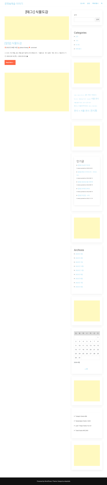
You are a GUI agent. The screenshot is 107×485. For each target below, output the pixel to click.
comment (34, 47)
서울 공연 (89, 99)
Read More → (10, 62)
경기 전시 (82, 95)
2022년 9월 (79, 274)
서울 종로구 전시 (78, 102)
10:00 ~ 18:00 (77, 95)
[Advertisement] (37, 28)
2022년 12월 (79, 266)
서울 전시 (95, 99)
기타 (76, 40)
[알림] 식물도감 (13, 43)
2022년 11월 (79, 270)
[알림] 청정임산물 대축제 (85, 182)
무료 (89, 95)
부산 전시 (76, 99)
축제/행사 (95, 3)
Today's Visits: (80, 416)
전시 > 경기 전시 (87, 102)
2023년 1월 (79, 262)
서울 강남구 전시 (82, 99)
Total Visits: (79, 430)
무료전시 (93, 95)
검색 (75, 15)
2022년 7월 (79, 283)
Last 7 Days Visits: (81, 426)
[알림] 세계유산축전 (84, 188)
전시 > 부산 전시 (93, 106)
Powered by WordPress (44, 481)
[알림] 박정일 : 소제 (83, 195)
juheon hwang (24, 47)
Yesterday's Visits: (81, 421)
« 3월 (86, 369)
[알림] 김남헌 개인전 (84, 165)
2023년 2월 (79, 258)
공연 (88, 3)
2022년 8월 (79, 278)
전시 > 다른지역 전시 (81, 106)
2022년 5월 (79, 287)
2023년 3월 (79, 254)
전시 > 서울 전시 (81, 110)
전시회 (82, 3)
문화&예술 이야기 (14, 3)
